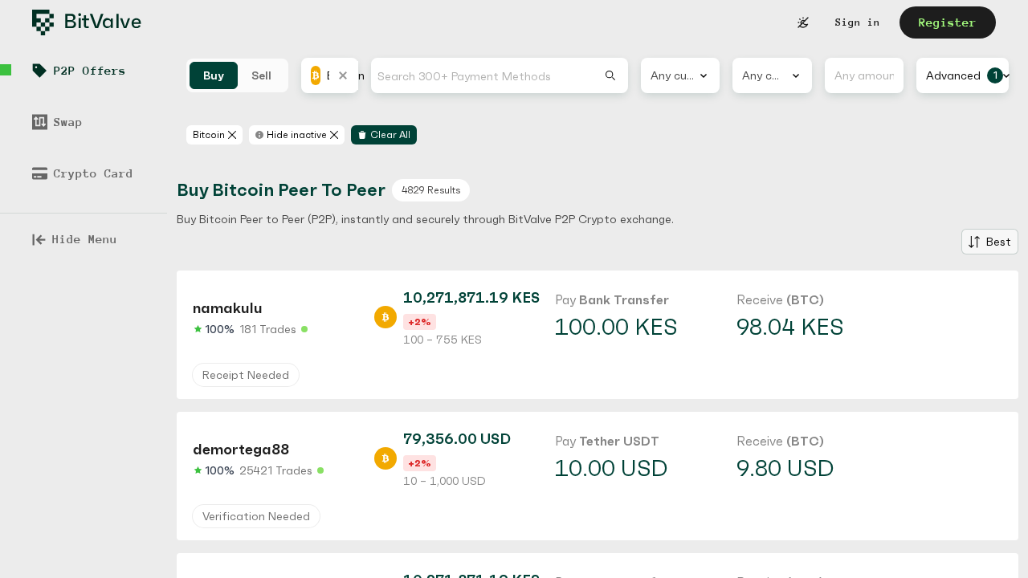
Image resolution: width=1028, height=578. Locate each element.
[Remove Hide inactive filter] (334, 135)
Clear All (390, 134)
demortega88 (241, 449)
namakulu (228, 308)
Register (948, 22)
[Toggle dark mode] (803, 22)
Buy (213, 75)
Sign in (857, 22)
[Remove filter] (232, 135)
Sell (261, 75)
